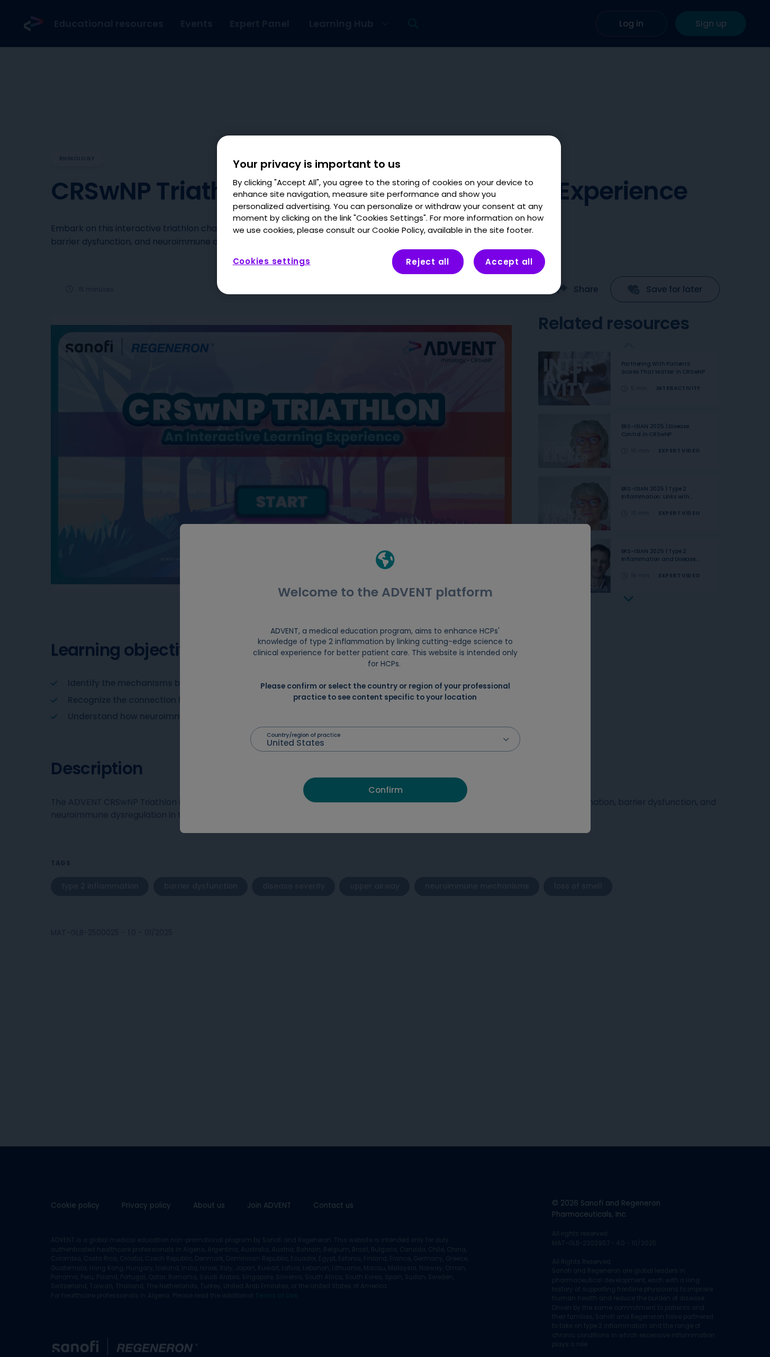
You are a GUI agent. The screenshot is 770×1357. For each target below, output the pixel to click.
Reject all (427, 262)
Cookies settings (272, 261)
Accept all (509, 262)
